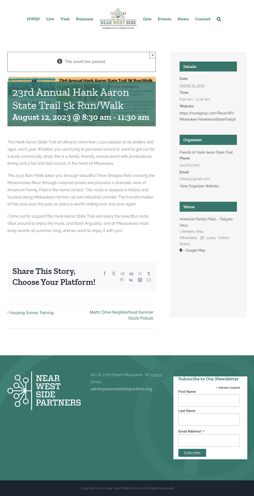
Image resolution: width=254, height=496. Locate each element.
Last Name (186, 411)
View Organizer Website (199, 186)
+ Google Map (194, 250)
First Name (187, 392)
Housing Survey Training (32, 312)
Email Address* (191, 431)
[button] (219, 18)
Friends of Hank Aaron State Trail (206, 152)
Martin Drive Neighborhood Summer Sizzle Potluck (121, 315)
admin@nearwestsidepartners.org (121, 389)
